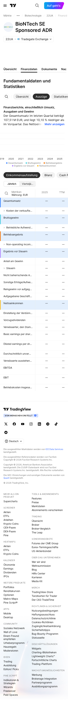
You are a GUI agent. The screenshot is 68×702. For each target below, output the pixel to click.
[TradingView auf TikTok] (56, 424)
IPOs (6, 576)
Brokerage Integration (44, 678)
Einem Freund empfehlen (11, 637)
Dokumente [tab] (49, 69)
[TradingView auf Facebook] (14, 424)
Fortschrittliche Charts (44, 660)
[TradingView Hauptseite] (13, 5)
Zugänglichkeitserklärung (46, 626)
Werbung (37, 674)
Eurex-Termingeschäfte (45, 547)
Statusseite (38, 637)
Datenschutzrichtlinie (44, 618)
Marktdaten (38, 506)
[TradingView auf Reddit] (5, 432)
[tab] (22, 97)
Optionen (8, 594)
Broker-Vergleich (41, 528)
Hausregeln (9, 646)
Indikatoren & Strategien (11, 682)
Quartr (6, 478)
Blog (34, 569)
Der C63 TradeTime (43, 599)
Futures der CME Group (45, 543)
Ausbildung (9, 665)
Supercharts (10, 501)
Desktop (8, 617)
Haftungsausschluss (43, 614)
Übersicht (37, 520)
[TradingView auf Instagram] (31, 424)
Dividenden (9, 572)
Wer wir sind (39, 561)
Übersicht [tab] (10, 69)
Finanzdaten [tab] (29, 69)
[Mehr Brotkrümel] (18, 15)
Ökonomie (9, 564)
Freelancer (9, 690)
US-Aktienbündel (41, 551)
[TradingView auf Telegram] (47, 424)
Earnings (8, 568)
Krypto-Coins (10, 523)
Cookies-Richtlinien (42, 622)
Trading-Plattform (42, 663)
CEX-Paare (9, 527)
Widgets (36, 648)
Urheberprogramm (14, 642)
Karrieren (37, 577)
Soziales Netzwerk (14, 628)
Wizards (8, 687)
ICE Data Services (54, 449)
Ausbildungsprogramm (45, 686)
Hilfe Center (38, 573)
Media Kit (37, 581)
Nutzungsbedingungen (45, 610)
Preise (35, 502)
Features (36, 498)
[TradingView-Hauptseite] (17, 409)
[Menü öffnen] (5, 5)
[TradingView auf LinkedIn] (39, 424)
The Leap (37, 532)
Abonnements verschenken (47, 509)
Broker (35, 524)
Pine (5, 535)
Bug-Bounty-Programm (45, 633)
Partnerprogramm (42, 682)
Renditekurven (11, 590)
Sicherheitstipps (41, 629)
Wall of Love (10, 631)
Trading (7, 661)
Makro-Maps (10, 598)
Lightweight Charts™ (43, 656)
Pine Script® (10, 602)
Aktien (7, 512)
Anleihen (8, 519)
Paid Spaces (10, 694)
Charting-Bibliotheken (44, 652)
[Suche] (37, 5)
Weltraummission (41, 565)
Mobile (7, 613)
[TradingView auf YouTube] (22, 424)
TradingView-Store (42, 592)
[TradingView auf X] (5, 424)
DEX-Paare (9, 531)
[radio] (11, 183)
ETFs (6, 515)
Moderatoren (10, 650)
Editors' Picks (11, 669)
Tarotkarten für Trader (44, 595)
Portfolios (8, 587)
